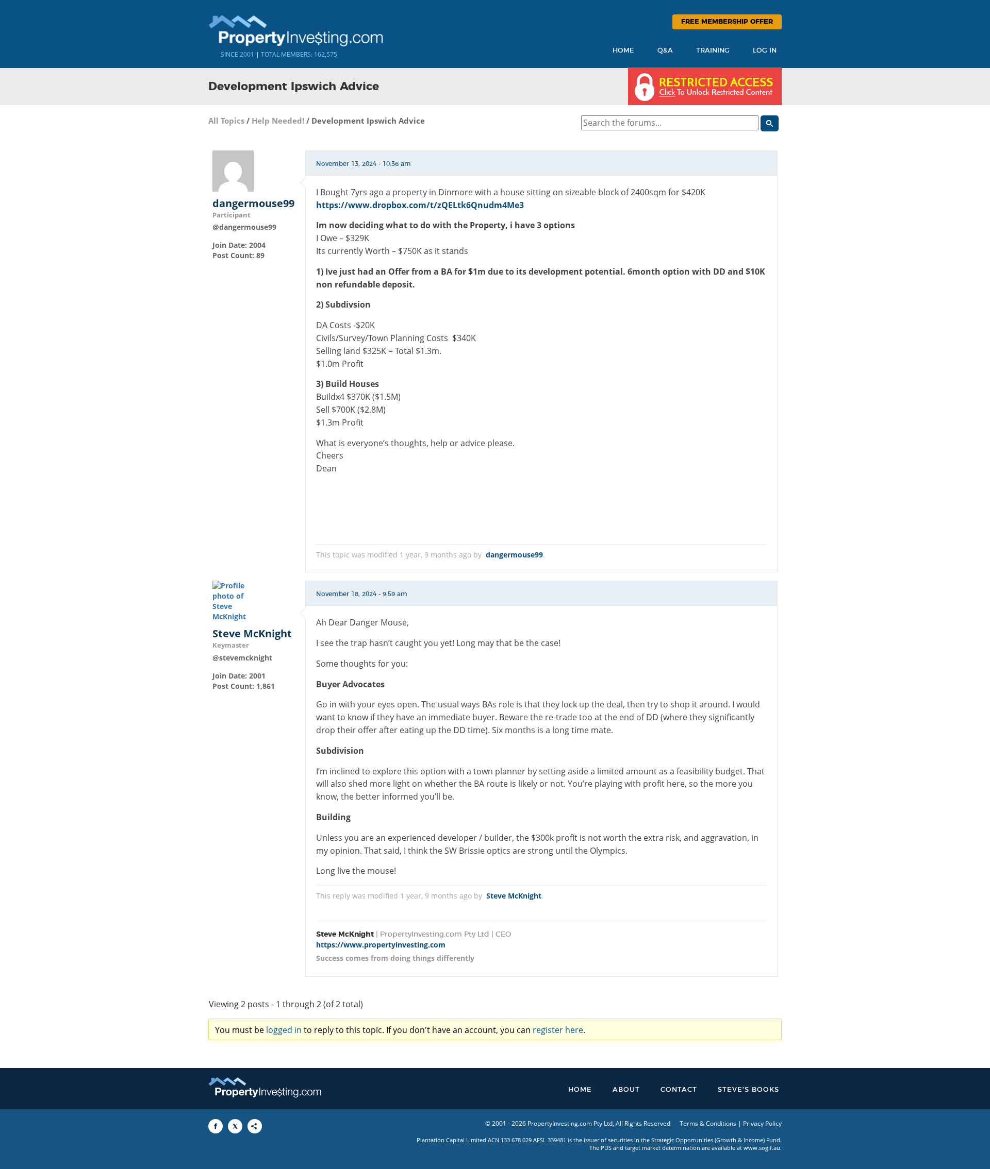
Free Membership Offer (727, 22)
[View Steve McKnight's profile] (233, 600)
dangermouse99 (253, 203)
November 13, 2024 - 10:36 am (363, 164)
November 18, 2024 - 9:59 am (361, 594)
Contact (679, 1090)
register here (558, 1030)
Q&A (665, 50)
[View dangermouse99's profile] (233, 170)
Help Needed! (278, 120)
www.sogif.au (762, 1147)
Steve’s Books (748, 1090)
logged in (284, 1030)
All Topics (226, 120)
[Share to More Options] (255, 1126)
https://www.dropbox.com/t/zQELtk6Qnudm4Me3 (420, 205)
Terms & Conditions (708, 1123)
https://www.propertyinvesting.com (381, 945)
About (626, 1090)
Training (713, 50)
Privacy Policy (762, 1123)
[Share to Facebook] (215, 1126)
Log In (765, 50)
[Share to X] (235, 1126)
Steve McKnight (252, 633)
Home (623, 50)
